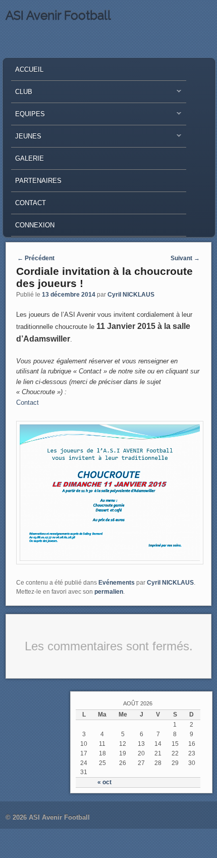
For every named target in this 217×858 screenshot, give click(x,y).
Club (21, 94)
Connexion (35, 225)
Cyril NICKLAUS (130, 294)
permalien (108, 591)
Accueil (29, 69)
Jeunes (26, 138)
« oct (104, 782)
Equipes (28, 116)
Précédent (36, 258)
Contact (30, 203)
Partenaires (38, 180)
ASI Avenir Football (58, 15)
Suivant (185, 258)
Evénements (116, 582)
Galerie (29, 158)
